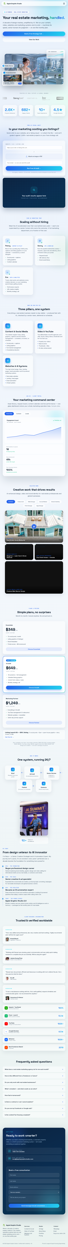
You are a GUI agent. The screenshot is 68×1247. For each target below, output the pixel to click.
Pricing (41, 1235)
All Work (10, 501)
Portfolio (41, 1233)
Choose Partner (34, 722)
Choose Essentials (34, 649)
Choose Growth (34, 687)
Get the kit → (9, 737)
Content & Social (29, 1229)
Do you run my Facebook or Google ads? (34, 1108)
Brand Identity (55, 501)
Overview (9, 413)
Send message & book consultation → (34, 1205)
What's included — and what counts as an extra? (34, 1089)
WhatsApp (56, 1229)
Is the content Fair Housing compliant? (34, 1115)
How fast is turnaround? (34, 1095)
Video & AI (21, 501)
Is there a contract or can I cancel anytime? (34, 1102)
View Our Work (34, 39)
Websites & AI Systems (28, 1234)
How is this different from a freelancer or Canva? (34, 1076)
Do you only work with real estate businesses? (34, 1082)
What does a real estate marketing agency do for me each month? (34, 1069)
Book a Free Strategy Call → (34, 34)
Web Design (31, 501)
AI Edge (41, 1229)
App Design (39, 505)
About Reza (42, 1231)
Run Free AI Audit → (34, 168)
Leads (27, 413)
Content (18, 413)
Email (55, 1231)
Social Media (43, 501)
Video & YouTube (29, 1231)
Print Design (28, 505)
